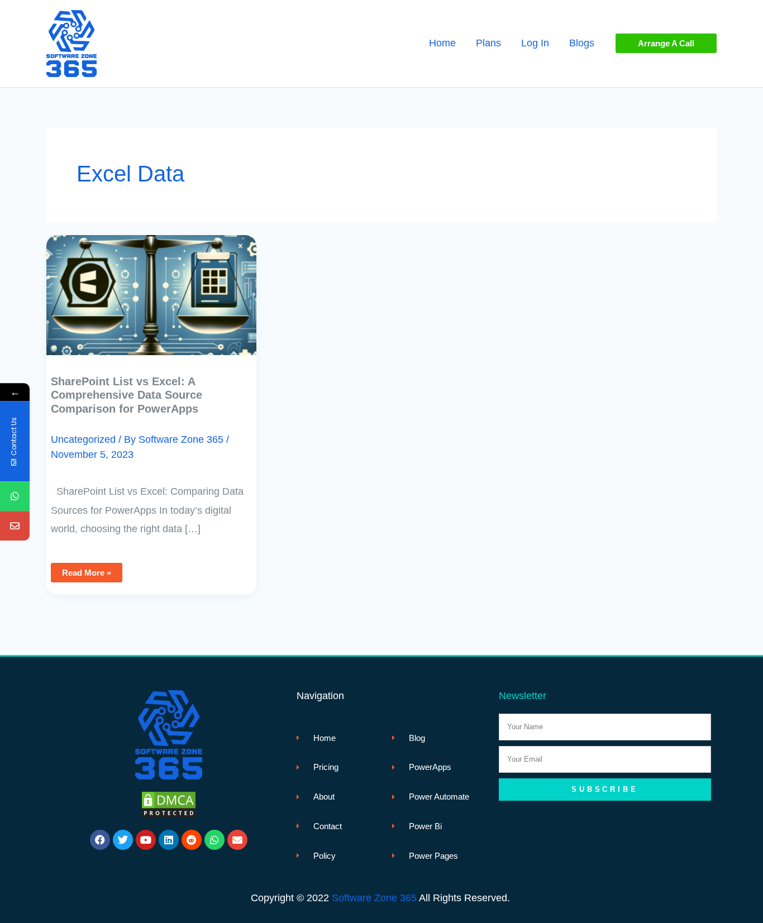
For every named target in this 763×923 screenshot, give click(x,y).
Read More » (91, 570)
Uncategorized (83, 439)
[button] (666, 43)
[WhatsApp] (15, 496)
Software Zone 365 (374, 897)
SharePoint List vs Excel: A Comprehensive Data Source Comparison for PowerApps (126, 395)
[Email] (15, 526)
